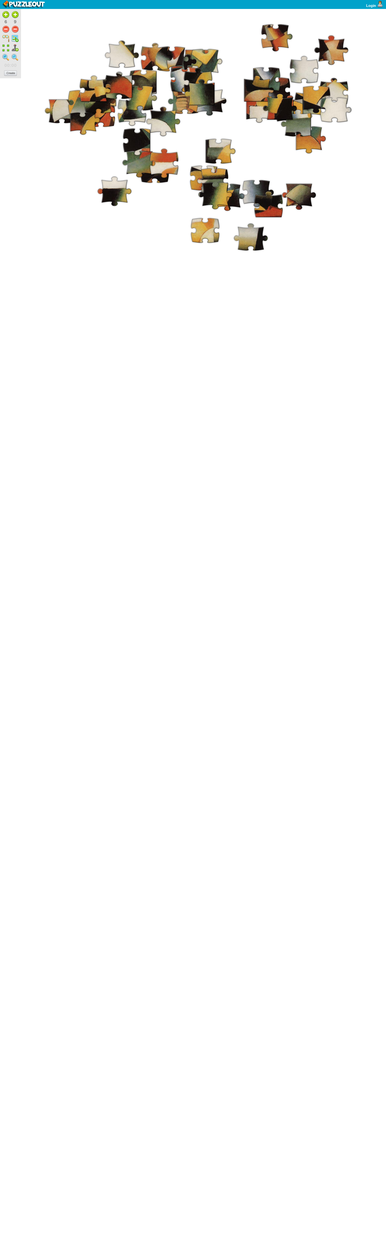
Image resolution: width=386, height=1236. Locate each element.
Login (371, 6)
